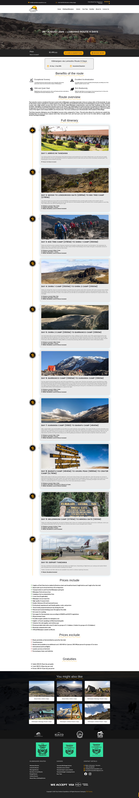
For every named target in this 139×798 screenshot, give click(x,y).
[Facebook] (86, 774)
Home (59, 9)
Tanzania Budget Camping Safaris (66, 771)
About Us (98, 9)
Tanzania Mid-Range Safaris (64, 765)
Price (32, 52)
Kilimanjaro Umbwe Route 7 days (97, 721)
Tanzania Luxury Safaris (63, 767)
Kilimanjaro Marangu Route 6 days (42, 721)
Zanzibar (91, 9)
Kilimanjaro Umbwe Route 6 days (69, 721)
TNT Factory (89, 791)
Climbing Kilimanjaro (68, 9)
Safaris (78, 9)
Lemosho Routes (34, 767)
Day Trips (85, 9)
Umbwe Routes (34, 776)
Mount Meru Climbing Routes (37, 778)
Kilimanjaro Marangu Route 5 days (97, 699)
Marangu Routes (34, 769)
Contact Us (106, 9)
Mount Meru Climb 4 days (69, 699)
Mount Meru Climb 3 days (41, 699)
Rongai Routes (33, 774)
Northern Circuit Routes (36, 771)
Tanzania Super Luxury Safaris (65, 769)
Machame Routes (34, 765)
